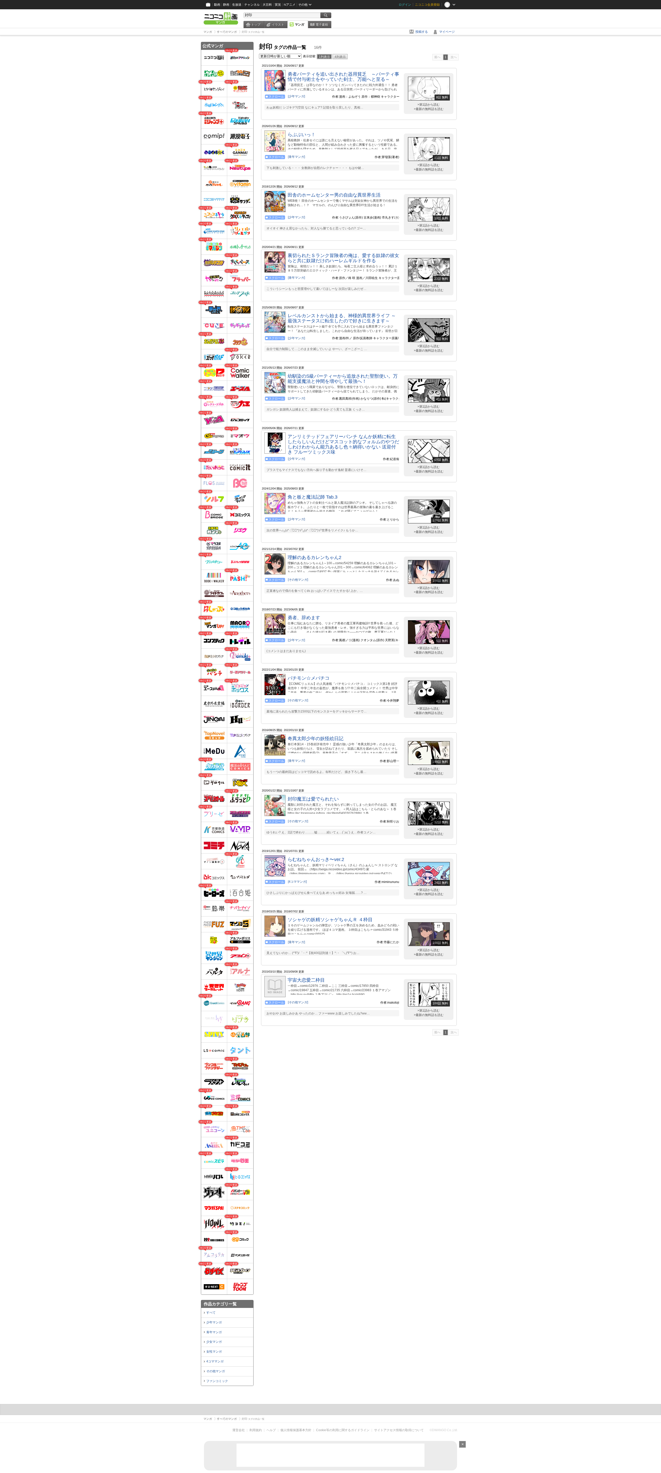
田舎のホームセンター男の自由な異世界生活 (334, 195)
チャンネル (252, 4)
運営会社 (238, 1430)
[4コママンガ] (297, 881)
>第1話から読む (429, 104)
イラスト (278, 24)
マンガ (299, 24)
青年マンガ (214, 1332)
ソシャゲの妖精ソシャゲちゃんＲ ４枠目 (330, 919)
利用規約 (255, 1430)
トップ (255, 24)
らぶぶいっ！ (302, 134)
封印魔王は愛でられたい (313, 799)
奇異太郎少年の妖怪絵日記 (315, 738)
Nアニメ (289, 4)
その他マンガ (215, 1371)
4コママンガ (215, 1361)
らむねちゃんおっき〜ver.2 (316, 859)
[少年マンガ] (296, 96)
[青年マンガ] (296, 157)
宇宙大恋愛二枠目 (306, 980)
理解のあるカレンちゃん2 (314, 557)
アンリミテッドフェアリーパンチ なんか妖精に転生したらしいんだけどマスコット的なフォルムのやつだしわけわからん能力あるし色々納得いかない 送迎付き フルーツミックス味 (343, 444)
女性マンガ (214, 1351)
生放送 (236, 4)
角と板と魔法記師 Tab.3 (312, 497)
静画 (226, 4)
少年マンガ (214, 1322)
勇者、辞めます (304, 617)
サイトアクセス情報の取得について (399, 1430)
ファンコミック (217, 1381)
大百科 (267, 4)
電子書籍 (322, 24)
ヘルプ (271, 1430)
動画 (217, 4)
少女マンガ (214, 1342)
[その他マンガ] (298, 580)
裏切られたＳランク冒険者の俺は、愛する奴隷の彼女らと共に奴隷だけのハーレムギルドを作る (343, 258)
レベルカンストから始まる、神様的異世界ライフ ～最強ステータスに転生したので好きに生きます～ (342, 318)
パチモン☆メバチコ (308, 678)
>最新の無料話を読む (429, 109)
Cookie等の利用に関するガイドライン (342, 1430)
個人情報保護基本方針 (295, 1430)
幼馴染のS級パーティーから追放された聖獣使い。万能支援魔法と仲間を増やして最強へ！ (343, 379)
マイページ (447, 32)
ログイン (405, 4)
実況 (278, 4)
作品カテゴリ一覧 (220, 1304)
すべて (211, 1312)
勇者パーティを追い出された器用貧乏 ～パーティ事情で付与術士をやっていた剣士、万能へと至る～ (343, 77)
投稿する (421, 32)
